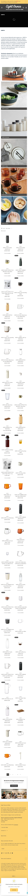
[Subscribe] (25, 848)
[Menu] (2, 7)
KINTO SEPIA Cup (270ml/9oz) (7, 518)
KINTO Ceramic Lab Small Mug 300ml (20, 293)
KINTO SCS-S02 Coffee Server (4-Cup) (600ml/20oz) (7, 360)
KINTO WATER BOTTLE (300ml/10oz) (20, 360)
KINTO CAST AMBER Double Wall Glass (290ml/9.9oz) (20, 495)
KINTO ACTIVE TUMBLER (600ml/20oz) (20, 675)
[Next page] (20, 774)
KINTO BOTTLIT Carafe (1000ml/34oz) (7, 652)
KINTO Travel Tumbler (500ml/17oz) (20, 248)
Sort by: (4, 228)
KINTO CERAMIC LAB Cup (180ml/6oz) (20, 338)
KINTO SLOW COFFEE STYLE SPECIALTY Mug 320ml (7, 271)
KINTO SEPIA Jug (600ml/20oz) (7, 495)
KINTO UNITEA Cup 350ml (20, 631)
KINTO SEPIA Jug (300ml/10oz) (7, 765)
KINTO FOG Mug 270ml (21, 473)
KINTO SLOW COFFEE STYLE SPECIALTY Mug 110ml (21, 405)
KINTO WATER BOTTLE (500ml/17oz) (7, 315)
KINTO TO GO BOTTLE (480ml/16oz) (7, 720)
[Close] (1, 884)
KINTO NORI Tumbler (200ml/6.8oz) (20, 383)
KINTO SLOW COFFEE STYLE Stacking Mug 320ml (7, 607)
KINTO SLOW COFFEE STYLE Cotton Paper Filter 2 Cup (7, 473)
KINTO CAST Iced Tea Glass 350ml (20, 451)
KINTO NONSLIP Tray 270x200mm (20, 720)
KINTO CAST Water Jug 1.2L (7, 698)
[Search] (23, 7)
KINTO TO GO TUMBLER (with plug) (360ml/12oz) (7, 585)
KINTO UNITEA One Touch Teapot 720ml (7, 541)
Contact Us (3, 830)
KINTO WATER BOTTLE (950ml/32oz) (20, 428)
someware (16, 824)
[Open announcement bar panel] (26, 2)
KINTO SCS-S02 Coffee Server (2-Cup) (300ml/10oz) (20, 315)
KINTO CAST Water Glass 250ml (20, 698)
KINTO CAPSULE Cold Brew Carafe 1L (7, 450)
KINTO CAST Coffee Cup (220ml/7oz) (21, 652)
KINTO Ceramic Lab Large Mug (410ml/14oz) (7, 338)
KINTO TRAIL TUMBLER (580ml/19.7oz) (21, 271)
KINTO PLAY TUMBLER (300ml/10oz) (7, 742)
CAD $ (13, 876)
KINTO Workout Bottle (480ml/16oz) (20, 585)
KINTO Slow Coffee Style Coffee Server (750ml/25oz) (20, 563)
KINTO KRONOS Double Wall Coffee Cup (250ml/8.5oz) (21, 607)
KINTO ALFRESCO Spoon (20, 765)
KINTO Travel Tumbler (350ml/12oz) (7, 248)
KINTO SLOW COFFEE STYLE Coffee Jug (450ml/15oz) (7, 675)
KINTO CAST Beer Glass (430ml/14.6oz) (7, 405)
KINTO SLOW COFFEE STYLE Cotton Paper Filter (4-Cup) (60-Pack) (7, 293)
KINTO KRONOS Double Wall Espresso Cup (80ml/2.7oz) (7, 563)
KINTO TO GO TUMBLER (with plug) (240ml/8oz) (7, 630)
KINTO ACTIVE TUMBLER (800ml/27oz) (20, 518)
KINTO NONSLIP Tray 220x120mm (7, 428)
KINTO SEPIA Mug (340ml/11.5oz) (20, 540)
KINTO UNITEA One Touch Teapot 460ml (20, 743)
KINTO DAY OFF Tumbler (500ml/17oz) (7, 383)
